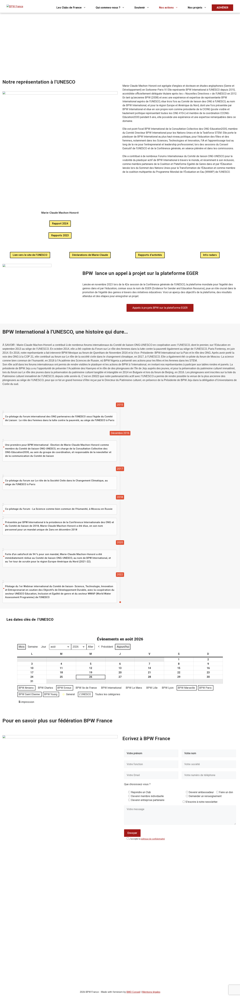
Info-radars (210, 255)
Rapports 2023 (60, 235)
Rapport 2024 (60, 223)
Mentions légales (151, 991)
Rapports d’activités (150, 255)
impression (26, 702)
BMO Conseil (133, 991)
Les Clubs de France (69, 7)
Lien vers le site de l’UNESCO (30, 255)
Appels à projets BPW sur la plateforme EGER (160, 307)
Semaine (33, 646)
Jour (43, 646)
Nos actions (166, 7)
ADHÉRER (222, 7)
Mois (21, 646)
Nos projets (195, 7)
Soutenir (139, 7)
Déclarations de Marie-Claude (90, 255)
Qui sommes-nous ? (108, 7)
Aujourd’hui (123, 646)
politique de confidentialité (153, 839)
